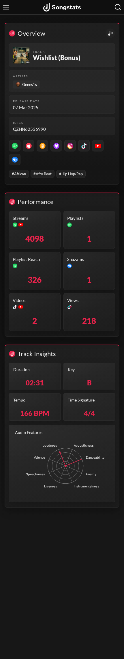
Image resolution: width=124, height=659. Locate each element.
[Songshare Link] (110, 33)
